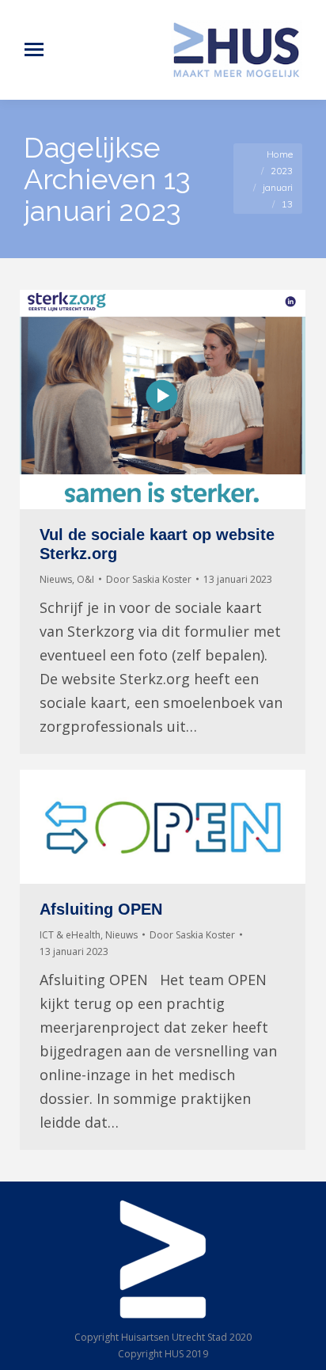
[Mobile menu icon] (34, 49)
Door (148, 579)
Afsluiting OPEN (101, 909)
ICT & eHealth (70, 935)
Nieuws (56, 579)
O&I (85, 579)
